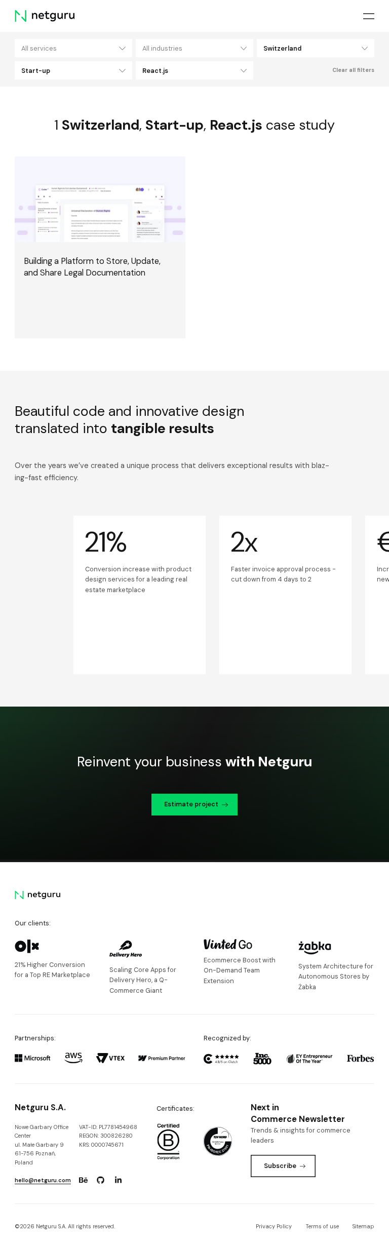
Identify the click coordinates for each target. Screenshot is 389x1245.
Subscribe (280, 1165)
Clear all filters (353, 69)
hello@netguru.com (43, 1180)
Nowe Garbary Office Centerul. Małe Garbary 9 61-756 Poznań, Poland (41, 1144)
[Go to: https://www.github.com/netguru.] (101, 1180)
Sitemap (363, 1226)
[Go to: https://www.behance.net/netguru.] (83, 1180)
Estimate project (191, 804)
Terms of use (322, 1226)
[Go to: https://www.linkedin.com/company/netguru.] (118, 1180)
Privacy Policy (274, 1226)
